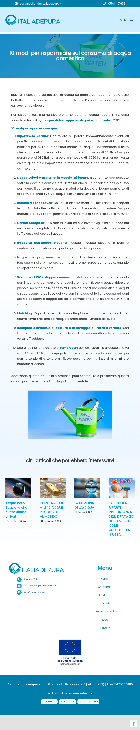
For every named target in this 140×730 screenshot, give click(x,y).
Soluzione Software (78, 693)
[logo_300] (32, 16)
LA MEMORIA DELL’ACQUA (84, 505)
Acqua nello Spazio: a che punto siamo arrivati (16, 510)
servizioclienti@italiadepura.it (40, 3)
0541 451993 (116, 3)
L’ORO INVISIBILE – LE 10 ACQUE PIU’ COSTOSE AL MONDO (52, 510)
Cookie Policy (49, 701)
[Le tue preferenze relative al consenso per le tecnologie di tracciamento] (133, 723)
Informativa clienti (88, 701)
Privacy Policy (67, 701)
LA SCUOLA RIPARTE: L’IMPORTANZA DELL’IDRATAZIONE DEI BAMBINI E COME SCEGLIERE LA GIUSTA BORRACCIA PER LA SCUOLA (123, 523)
